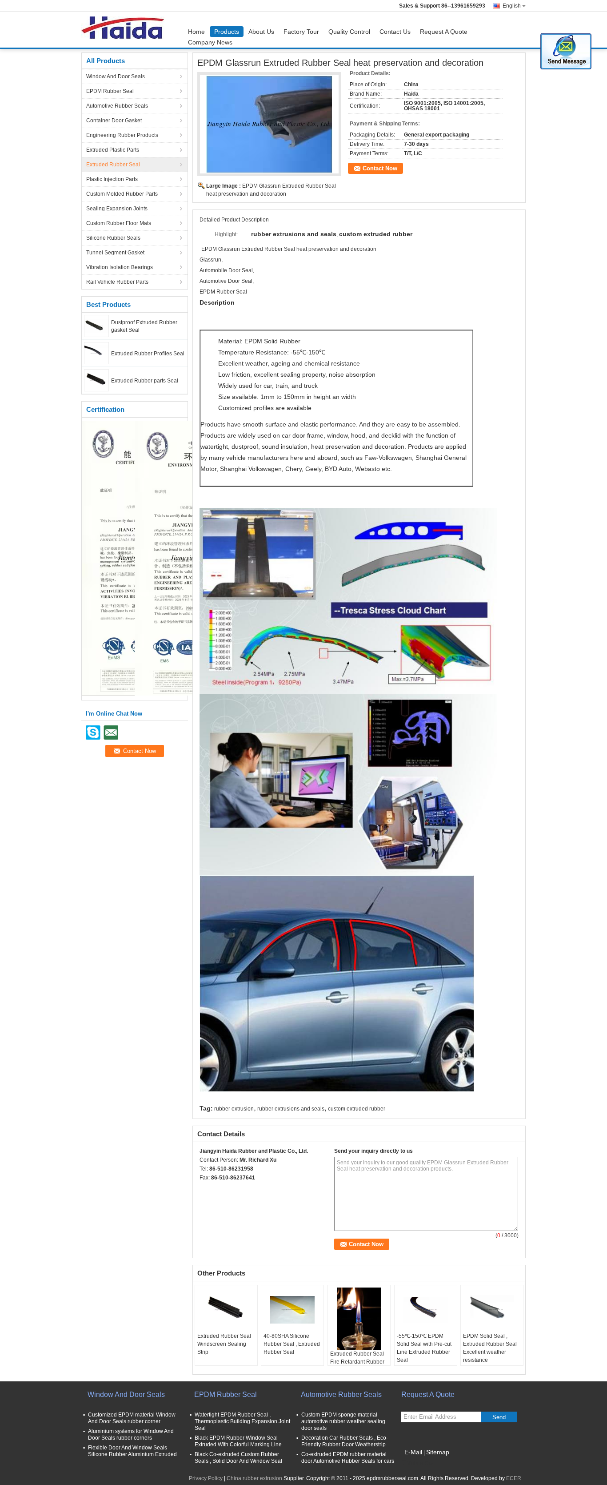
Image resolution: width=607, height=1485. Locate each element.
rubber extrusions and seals (290, 1109)
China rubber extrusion (254, 1478)
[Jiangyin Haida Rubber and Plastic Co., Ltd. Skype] (204, 1189)
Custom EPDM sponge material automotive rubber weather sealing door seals (343, 1421)
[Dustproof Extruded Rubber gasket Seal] (96, 325)
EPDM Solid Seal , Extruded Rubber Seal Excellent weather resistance (490, 1348)
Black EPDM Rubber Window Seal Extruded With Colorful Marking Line (238, 1441)
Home (196, 31)
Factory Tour (301, 31)
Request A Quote (443, 31)
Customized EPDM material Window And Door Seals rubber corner (132, 1418)
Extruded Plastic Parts (112, 150)
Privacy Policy (206, 1478)
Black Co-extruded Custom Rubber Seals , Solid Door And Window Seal (238, 1457)
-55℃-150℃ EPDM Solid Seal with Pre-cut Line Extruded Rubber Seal (424, 1348)
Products (226, 31)
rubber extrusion (234, 1109)
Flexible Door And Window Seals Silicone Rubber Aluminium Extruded (132, 1451)
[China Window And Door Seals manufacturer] (125, 29)
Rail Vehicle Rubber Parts (117, 282)
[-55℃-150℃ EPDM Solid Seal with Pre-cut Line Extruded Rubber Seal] (426, 1310)
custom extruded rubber (356, 1109)
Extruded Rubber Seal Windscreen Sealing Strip (224, 1344)
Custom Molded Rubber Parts (122, 194)
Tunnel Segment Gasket (115, 253)
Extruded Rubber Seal (113, 164)
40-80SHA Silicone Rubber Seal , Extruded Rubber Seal (292, 1344)
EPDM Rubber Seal (110, 91)
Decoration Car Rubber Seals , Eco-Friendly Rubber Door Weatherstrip (344, 1441)
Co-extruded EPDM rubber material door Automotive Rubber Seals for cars (347, 1457)
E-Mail (413, 1452)
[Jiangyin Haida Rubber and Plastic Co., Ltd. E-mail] (216, 1189)
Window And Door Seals (115, 76)
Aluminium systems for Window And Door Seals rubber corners (131, 1434)
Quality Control (349, 31)
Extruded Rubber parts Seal (144, 381)
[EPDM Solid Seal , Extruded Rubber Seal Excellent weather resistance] (492, 1310)
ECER (513, 1478)
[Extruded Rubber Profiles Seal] (96, 353)
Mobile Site (420, 1463)
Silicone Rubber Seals (113, 238)
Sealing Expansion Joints (117, 208)
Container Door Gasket (114, 120)
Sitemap (437, 1452)
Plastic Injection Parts (112, 179)
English (512, 6)
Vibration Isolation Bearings (119, 267)
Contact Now (380, 168)
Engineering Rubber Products (122, 135)
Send (499, 1417)
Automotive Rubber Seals (117, 106)
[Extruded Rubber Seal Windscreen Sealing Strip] (226, 1310)
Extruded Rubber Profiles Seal (147, 353)
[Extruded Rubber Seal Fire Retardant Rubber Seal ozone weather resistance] (359, 1319)
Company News (210, 42)
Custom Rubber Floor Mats (118, 223)
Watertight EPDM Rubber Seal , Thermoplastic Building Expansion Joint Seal (242, 1421)
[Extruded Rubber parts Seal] (96, 380)
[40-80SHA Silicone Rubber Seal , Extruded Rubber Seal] (292, 1310)
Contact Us (395, 31)
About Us (261, 31)
